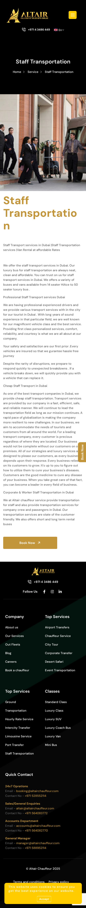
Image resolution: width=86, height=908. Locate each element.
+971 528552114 (35, 796)
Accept (44, 899)
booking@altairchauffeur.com (37, 791)
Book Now (27, 543)
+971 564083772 (36, 813)
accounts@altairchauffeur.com (38, 826)
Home (17, 72)
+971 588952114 (35, 848)
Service (33, 72)
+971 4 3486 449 (39, 29)
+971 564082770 (36, 831)
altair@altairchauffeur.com (35, 808)
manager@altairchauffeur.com (38, 843)
